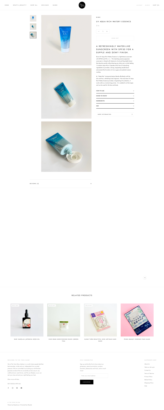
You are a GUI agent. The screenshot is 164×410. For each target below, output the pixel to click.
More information (104, 114)
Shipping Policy (148, 383)
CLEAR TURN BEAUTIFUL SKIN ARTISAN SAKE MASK (100, 340)
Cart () (156, 5)
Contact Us (147, 370)
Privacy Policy (148, 376)
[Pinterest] (17, 388)
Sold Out (115, 38)
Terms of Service (149, 373)
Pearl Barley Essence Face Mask (137, 339)
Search (147, 5)
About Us (147, 364)
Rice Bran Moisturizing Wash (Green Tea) (63, 340)
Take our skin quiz (149, 367)
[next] (158, 322)
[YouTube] (21, 388)
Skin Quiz (45, 5)
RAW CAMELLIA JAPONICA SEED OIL (27, 339)
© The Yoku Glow (14, 402)
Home (7, 5)
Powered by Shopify (26, 405)
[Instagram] (12, 388)
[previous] (6, 322)
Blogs (55, 5)
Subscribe (87, 382)
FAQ (145, 386)
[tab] (115, 90)
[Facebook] (8, 388)
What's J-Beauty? (19, 5)
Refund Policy (148, 380)
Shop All (33, 5)
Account (139, 5)
